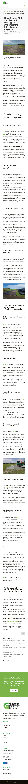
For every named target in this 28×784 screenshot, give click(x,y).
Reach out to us (21, 620)
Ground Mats (6, 729)
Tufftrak (5, 727)
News (5, 739)
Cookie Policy (15, 781)
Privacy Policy (8, 781)
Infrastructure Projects (16, 31)
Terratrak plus (7, 725)
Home (4, 11)
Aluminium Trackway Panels (10, 723)
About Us (6, 737)
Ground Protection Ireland (12, 621)
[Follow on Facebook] (6, 763)
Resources (6, 740)
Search (23, 633)
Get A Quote (14, 690)
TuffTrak (8, 11)
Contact (5, 742)
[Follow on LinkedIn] (4, 763)
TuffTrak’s (5, 552)
